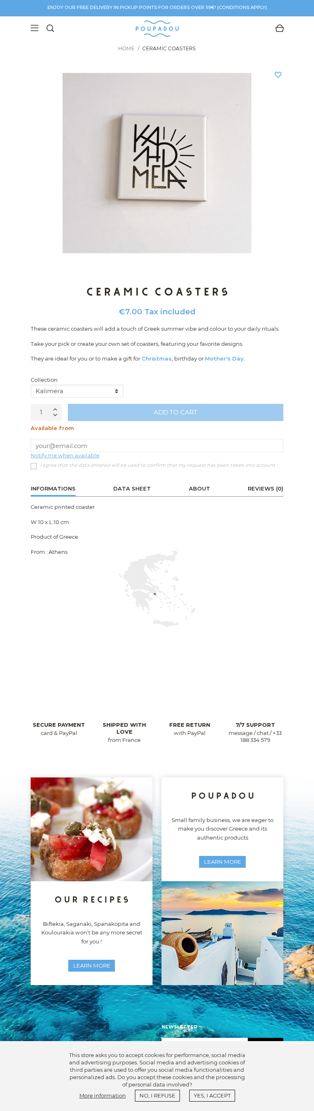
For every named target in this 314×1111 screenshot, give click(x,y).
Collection (44, 379)
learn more (91, 965)
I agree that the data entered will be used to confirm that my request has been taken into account (157, 465)
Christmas (156, 358)
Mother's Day (224, 358)
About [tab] (199, 488)
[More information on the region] (157, 588)
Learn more (222, 861)
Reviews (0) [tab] (265, 488)
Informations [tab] (53, 488)
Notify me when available (65, 455)
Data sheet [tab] (132, 488)
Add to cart (175, 412)
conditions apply (242, 7)
